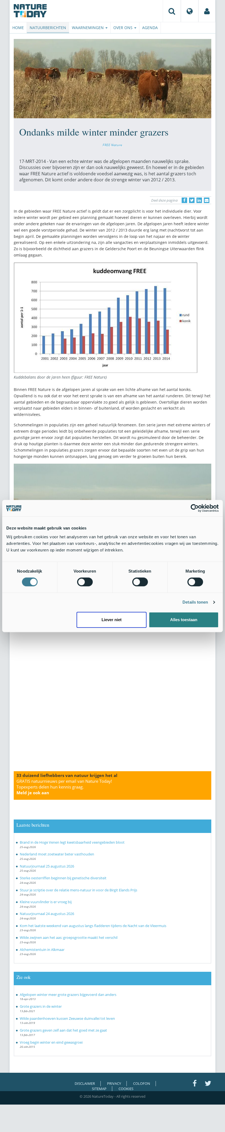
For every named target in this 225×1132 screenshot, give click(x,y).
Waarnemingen (88, 27)
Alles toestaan (183, 619)
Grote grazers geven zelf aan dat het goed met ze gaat (63, 1030)
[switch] (85, 582)
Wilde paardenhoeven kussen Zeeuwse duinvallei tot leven (67, 1018)
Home (18, 27)
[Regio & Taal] (189, 11)
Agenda (150, 27)
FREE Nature (112, 145)
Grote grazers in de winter (41, 1006)
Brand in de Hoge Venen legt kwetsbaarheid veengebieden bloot (72, 842)
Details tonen (195, 602)
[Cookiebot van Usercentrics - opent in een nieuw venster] (195, 508)
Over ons (123, 27)
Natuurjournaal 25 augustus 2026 (47, 866)
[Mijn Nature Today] (206, 11)
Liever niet (112, 619)
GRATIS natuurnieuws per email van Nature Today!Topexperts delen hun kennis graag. (64, 786)
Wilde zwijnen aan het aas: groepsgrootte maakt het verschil (68, 937)
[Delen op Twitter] (192, 200)
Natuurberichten (48, 27)
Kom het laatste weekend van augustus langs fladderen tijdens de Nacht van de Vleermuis (93, 925)
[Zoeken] (172, 11)
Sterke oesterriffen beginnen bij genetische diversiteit (63, 877)
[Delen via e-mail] (206, 200)
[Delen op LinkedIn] (199, 200)
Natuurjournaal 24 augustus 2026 (47, 913)
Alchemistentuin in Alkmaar (42, 949)
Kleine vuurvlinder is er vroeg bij (46, 901)
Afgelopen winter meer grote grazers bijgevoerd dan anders (68, 994)
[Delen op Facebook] (184, 200)
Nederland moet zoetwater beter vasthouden (57, 854)
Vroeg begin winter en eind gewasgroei (51, 1042)
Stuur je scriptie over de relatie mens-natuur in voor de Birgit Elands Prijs (78, 890)
